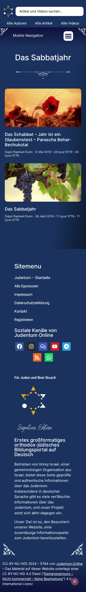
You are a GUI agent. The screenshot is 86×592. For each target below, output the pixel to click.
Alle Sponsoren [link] (26, 286)
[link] (8, 11)
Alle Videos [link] (70, 23)
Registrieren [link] (23, 319)
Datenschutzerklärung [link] (31, 303)
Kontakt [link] (20, 311)
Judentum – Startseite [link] (32, 277)
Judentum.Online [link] (69, 564)
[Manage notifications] (75, 581)
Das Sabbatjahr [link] (20, 208)
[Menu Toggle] (68, 36)
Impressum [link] (23, 294)
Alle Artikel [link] (44, 23)
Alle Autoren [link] (17, 23)
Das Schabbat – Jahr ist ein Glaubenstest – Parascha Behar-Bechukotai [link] (38, 139)
